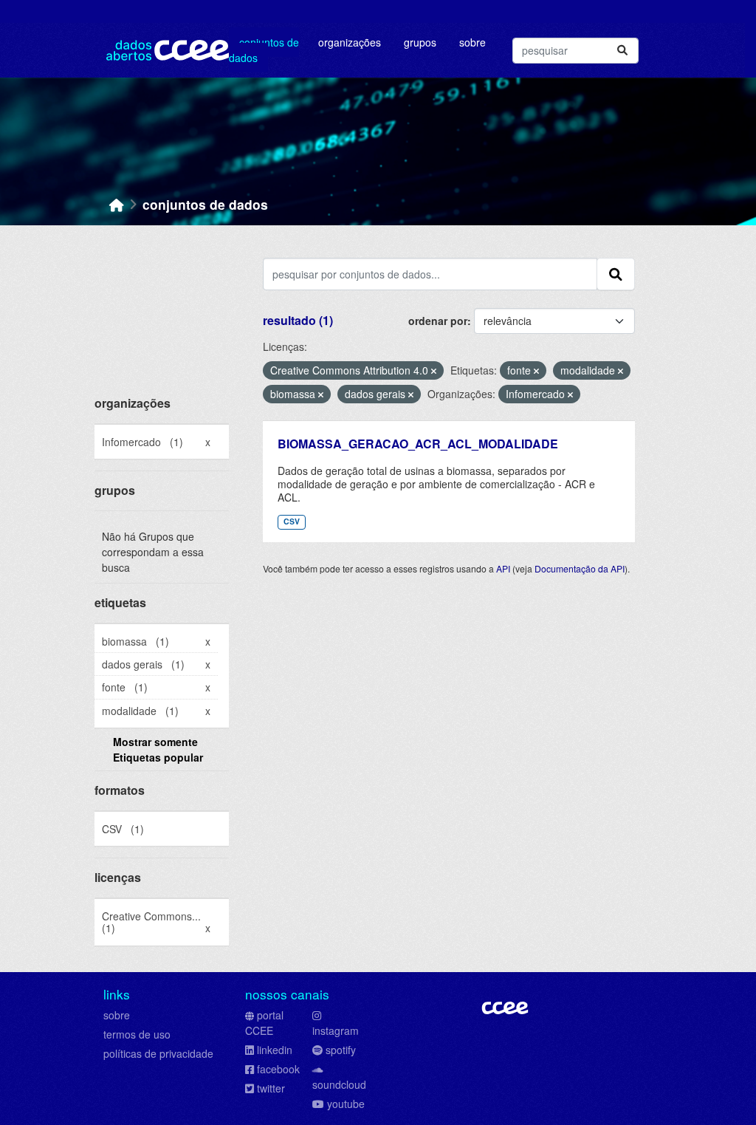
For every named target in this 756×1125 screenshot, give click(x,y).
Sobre (472, 42)
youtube (346, 1103)
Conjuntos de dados (264, 50)
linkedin (274, 1049)
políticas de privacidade (158, 1053)
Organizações (349, 42)
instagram (335, 1030)
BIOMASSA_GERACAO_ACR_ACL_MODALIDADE (418, 443)
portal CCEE (264, 1023)
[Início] (116, 204)
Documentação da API (580, 568)
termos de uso (137, 1034)
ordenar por (437, 320)
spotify (341, 1049)
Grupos (420, 42)
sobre (116, 1015)
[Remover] (433, 371)
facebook (278, 1068)
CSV (292, 521)
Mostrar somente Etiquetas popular (158, 749)
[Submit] (622, 51)
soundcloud (339, 1084)
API (503, 568)
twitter (271, 1088)
